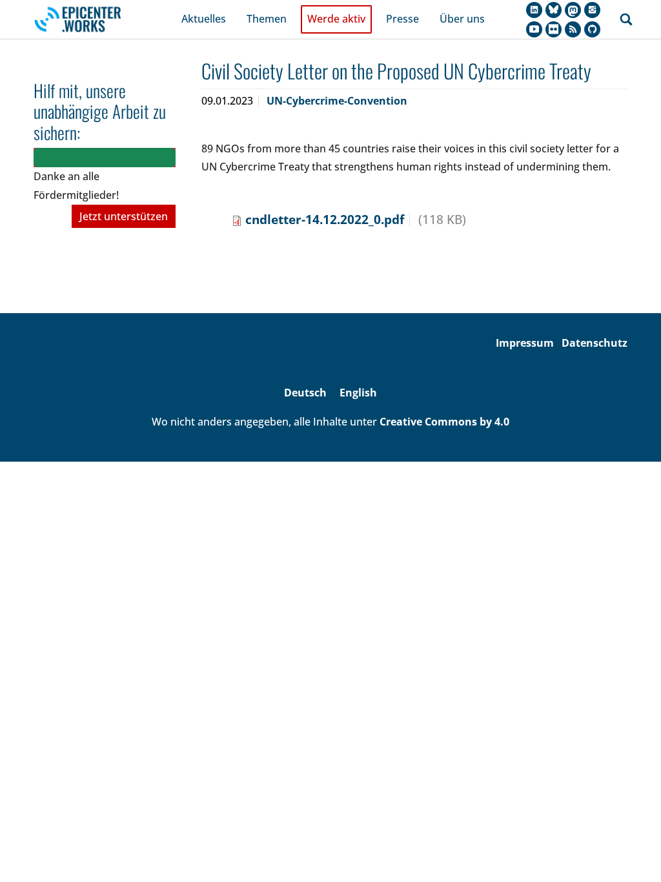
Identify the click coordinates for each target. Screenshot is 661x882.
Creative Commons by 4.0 (444, 422)
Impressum (525, 343)
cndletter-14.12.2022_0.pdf (324, 219)
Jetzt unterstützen (123, 216)
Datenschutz (594, 343)
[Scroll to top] (632, 853)
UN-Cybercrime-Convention (337, 101)
